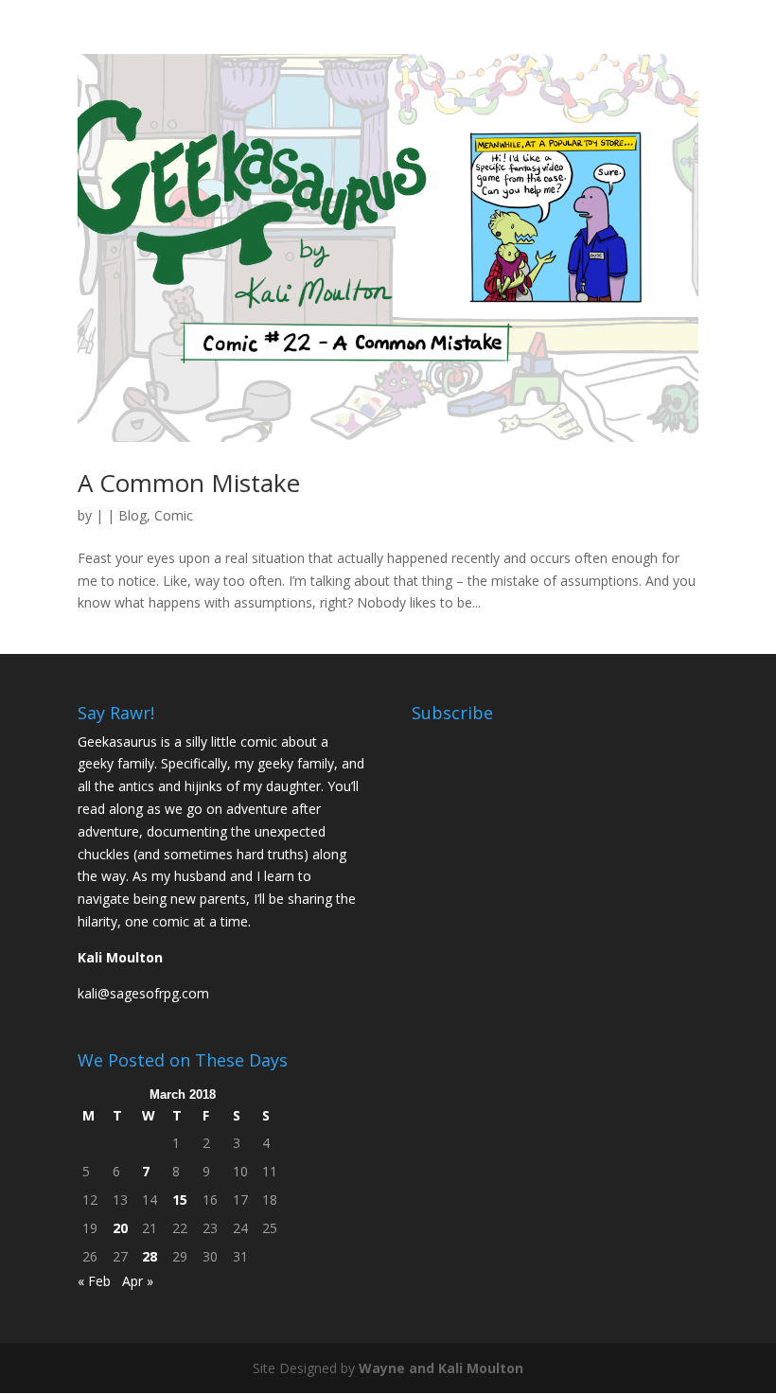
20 (120, 1228)
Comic (173, 515)
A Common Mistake (189, 483)
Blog (132, 515)
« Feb (94, 1281)
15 (179, 1200)
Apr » (137, 1281)
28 (149, 1256)
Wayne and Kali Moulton (441, 1368)
